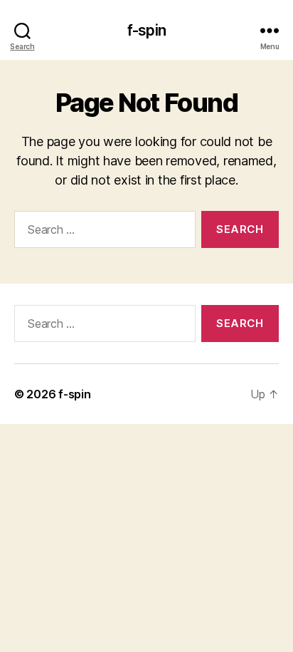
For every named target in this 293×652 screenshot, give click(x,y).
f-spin (146, 30)
